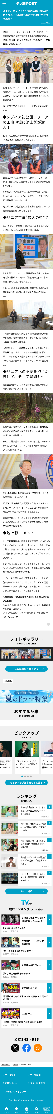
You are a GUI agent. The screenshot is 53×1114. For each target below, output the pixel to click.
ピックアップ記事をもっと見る (26, 782)
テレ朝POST (26, 3)
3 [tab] (28, 776)
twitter (15, 1048)
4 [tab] (31, 776)
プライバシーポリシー (15, 1091)
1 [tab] (22, 776)
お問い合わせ (11, 1083)
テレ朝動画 (35, 1074)
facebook (26, 1048)
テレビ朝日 (10, 1074)
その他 (15, 1065)
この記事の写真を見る (27, 668)
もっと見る (26, 891)
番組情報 (8, 680)
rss (38, 1048)
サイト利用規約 (37, 1083)
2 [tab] (25, 776)
